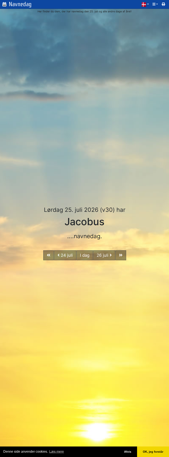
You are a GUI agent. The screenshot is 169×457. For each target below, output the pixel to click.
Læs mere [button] (56, 451)
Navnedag (20, 4)
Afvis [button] (127, 451)
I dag (84, 255)
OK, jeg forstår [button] (153, 451)
